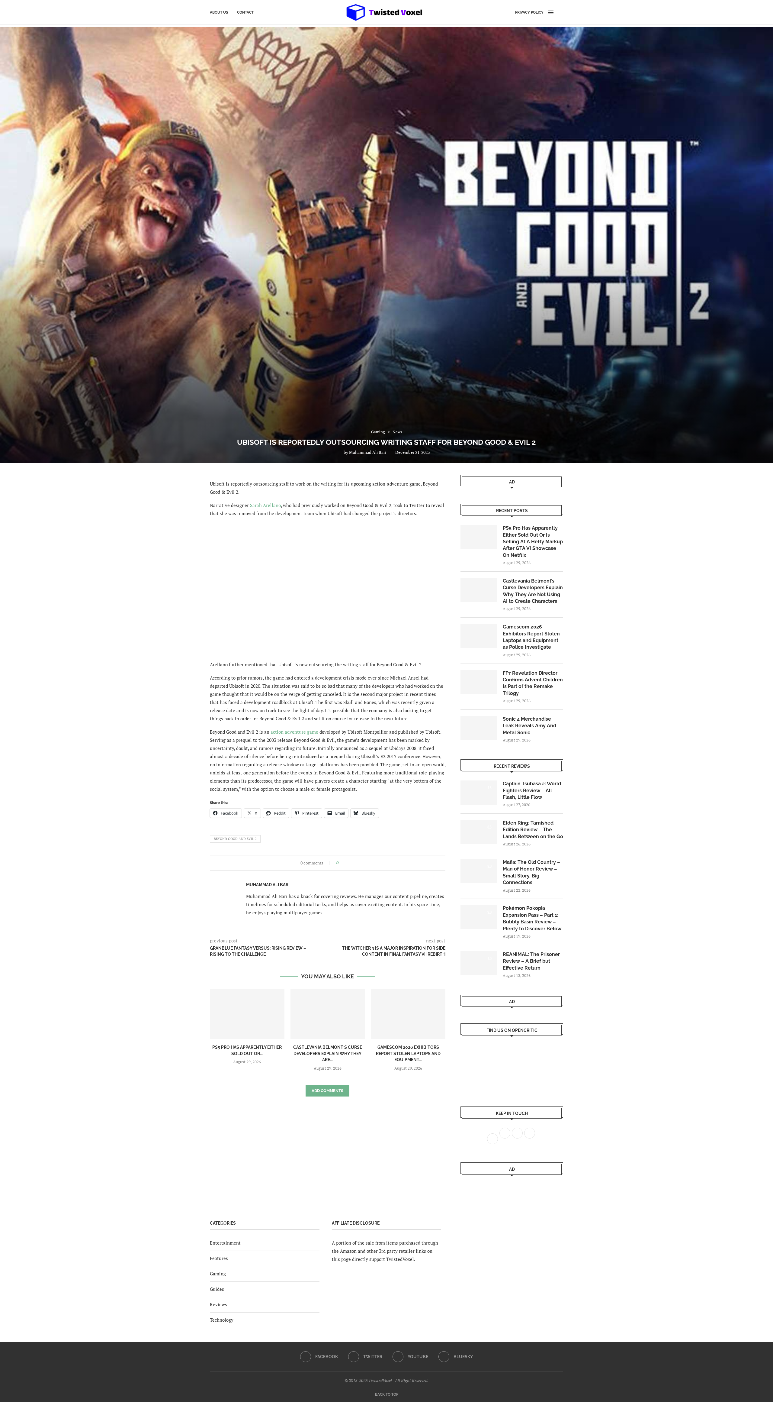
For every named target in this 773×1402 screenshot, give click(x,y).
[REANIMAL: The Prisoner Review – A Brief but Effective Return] (478, 963)
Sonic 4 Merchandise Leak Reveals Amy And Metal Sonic (529, 725)
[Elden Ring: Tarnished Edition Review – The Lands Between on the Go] (478, 832)
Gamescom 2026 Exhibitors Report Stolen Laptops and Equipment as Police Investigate (531, 637)
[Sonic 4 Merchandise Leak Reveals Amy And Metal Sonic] (478, 728)
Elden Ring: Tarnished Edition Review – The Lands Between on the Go (533, 829)
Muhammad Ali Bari (367, 452)
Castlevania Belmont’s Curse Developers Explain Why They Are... (327, 1053)
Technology (221, 1320)
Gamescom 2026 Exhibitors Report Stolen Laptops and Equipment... (408, 1053)
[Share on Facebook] (345, 863)
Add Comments (327, 1090)
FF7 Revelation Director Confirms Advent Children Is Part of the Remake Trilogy (533, 683)
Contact (245, 12)
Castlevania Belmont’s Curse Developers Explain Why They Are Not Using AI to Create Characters (533, 591)
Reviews (218, 1304)
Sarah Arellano (265, 505)
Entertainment (225, 1243)
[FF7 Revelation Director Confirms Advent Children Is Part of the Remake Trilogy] (478, 682)
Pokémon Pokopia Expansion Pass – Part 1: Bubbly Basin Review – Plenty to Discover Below (532, 918)
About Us (219, 12)
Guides (217, 1289)
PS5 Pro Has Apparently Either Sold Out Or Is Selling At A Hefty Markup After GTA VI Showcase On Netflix (533, 541)
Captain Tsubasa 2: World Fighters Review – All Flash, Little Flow (532, 790)
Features (219, 1258)
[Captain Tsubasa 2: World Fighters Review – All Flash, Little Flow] (478, 792)
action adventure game (294, 732)
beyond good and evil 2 (235, 839)
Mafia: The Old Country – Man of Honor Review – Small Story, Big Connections (531, 872)
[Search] (560, 12)
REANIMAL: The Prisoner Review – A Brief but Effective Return (531, 961)
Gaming (218, 1274)
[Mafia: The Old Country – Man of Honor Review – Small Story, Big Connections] (478, 871)
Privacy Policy (529, 12)
